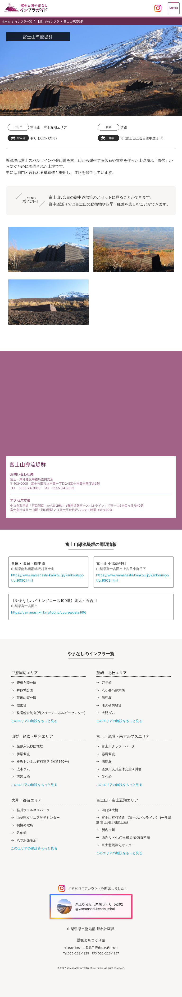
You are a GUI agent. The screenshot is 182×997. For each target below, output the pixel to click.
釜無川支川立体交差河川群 (121, 769)
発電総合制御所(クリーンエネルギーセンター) (51, 713)
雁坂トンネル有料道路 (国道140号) (43, 761)
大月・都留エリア (26, 800)
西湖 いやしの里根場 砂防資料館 (126, 837)
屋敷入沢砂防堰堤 (30, 746)
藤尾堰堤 (108, 754)
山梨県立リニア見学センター (38, 817)
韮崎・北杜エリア (111, 672)
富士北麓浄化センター (118, 845)
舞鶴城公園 (25, 690)
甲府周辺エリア (24, 672)
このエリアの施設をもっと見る (34, 721)
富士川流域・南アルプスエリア (123, 736)
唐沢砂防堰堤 (112, 705)
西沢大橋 (23, 777)
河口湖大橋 (110, 810)
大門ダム (108, 713)
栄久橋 (107, 777)
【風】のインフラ (47, 21)
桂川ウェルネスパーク (33, 810)
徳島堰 (107, 698)
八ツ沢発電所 (26, 840)
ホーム (6, 21)
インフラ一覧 (23, 21)
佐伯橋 (22, 833)
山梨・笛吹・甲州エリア (32, 736)
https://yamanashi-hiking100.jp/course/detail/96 (48, 612)
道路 (123, 127)
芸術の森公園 (26, 698)
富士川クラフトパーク (118, 746)
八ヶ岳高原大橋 (113, 690)
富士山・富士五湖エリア (48, 127)
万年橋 (107, 682)
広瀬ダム (23, 769)
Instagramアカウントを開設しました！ (98, 888)
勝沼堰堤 (23, 754)
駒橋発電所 (25, 825)
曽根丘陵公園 (26, 682)
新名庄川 (108, 830)
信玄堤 (22, 705)
